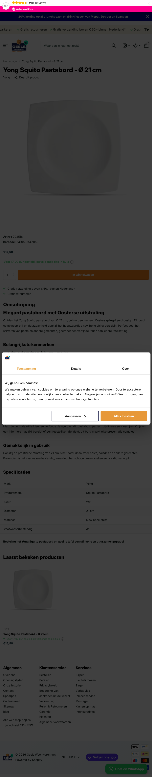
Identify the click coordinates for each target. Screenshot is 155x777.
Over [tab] (125, 368)
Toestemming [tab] (26, 368)
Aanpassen (73, 416)
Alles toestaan (124, 416)
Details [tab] (76, 368)
